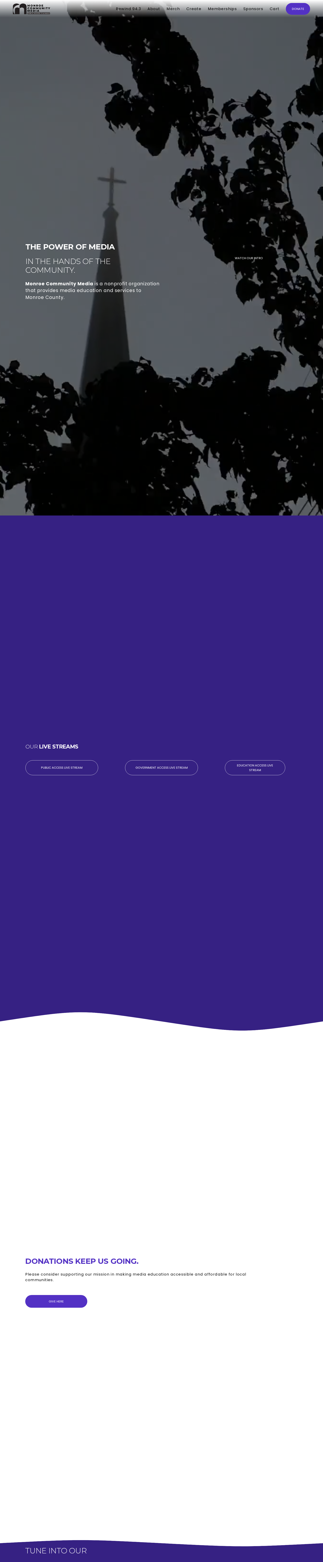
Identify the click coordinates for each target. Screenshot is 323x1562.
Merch (173, 8)
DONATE (298, 9)
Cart (274, 8)
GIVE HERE (56, 1301)
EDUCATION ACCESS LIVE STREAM (255, 767)
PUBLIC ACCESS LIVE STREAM (61, 767)
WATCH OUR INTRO (249, 258)
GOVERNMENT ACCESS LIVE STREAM (162, 767)
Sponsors (253, 8)
